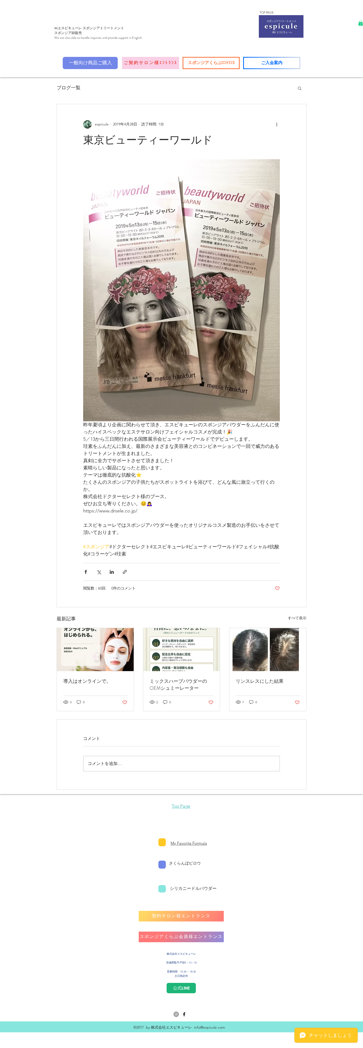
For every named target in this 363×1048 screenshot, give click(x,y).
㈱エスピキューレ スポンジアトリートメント (89, 28)
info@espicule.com (209, 1027)
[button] (360, 23)
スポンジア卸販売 (68, 32)
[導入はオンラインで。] (95, 649)
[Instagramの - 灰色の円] (176, 1014)
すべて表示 (297, 618)
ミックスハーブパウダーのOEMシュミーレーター (178, 685)
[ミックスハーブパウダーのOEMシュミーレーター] (181, 649)
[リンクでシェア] (124, 571)
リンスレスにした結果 (260, 681)
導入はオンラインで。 (87, 681)
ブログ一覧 (69, 88)
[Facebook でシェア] (85, 571)
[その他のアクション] (276, 124)
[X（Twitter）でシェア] (98, 571)
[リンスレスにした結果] (267, 649)
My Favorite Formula (189, 843)
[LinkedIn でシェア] (111, 571)
